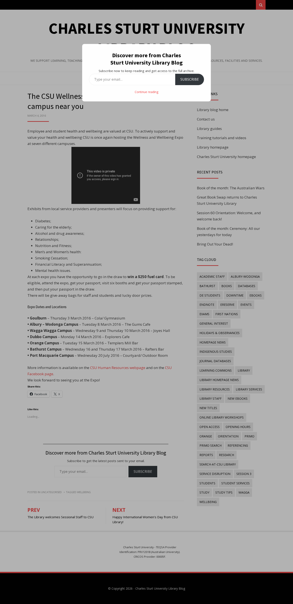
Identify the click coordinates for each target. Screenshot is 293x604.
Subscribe (189, 79)
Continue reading (146, 92)
